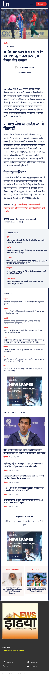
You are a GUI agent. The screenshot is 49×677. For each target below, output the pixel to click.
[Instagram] (28, 662)
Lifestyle (35, 287)
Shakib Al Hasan (9, 222)
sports (19, 222)
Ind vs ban (20, 219)
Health (27, 287)
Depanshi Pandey (28, 67)
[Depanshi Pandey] (17, 67)
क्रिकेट (6, 43)
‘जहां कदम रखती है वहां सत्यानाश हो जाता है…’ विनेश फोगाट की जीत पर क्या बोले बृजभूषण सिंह (36, 590)
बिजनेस (34, 293)
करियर (30, 291)
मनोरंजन (9, 258)
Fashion (19, 287)
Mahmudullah (30, 219)
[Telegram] (35, 79)
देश (28, 293)
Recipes (24, 289)
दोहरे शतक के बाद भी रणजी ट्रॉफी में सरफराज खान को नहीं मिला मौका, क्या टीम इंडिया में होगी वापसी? (24, 208)
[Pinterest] (24, 79)
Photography (14, 289)
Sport (32, 289)
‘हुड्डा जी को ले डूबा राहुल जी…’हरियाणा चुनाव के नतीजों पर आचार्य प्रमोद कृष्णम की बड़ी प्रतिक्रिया (12, 590)
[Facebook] (13, 79)
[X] (19, 79)
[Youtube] (28, 666)
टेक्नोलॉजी (14, 293)
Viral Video (11, 278)
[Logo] (6, 4)
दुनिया (22, 293)
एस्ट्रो (23, 291)
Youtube (34, 666)
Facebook (10, 662)
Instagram (34, 662)
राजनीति (32, 295)
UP (8, 237)
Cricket (12, 219)
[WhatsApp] (30, 79)
